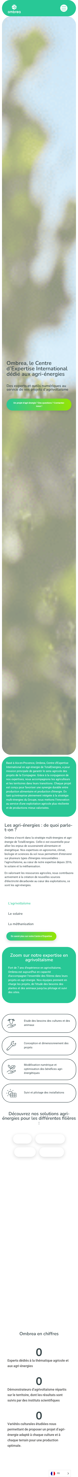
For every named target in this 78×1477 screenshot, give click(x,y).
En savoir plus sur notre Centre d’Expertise (31, 936)
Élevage (22, 1139)
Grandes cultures (50, 1139)
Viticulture (25, 1152)
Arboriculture (51, 1152)
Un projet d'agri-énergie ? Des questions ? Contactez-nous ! (39, 404)
